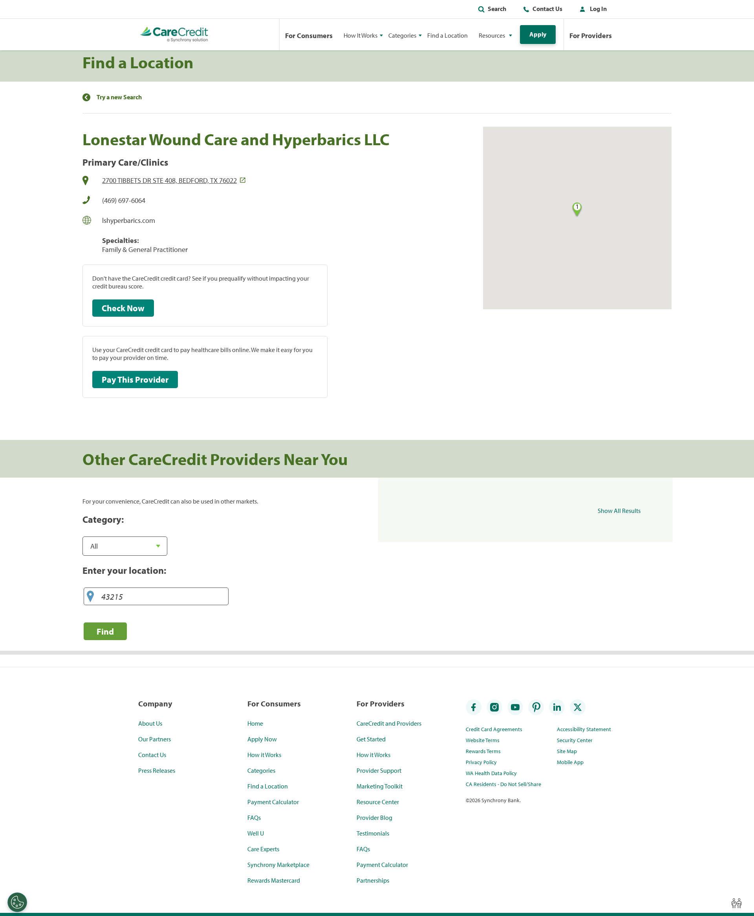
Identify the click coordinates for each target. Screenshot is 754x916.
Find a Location (447, 35)
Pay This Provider (135, 379)
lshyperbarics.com (128, 220)
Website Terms (483, 740)
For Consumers (309, 35)
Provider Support (379, 770)
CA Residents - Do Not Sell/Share (503, 784)
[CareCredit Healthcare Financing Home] (174, 34)
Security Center (575, 740)
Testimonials (373, 833)
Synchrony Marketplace (278, 865)
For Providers (590, 35)
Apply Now (262, 739)
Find (105, 631)
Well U (255, 833)
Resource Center (378, 802)
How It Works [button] (360, 35)
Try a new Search (119, 97)
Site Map (567, 751)
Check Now (123, 308)
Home (255, 723)
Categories (261, 770)
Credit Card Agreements (494, 729)
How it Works (264, 755)
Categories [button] (402, 35)
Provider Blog (374, 817)
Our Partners (154, 739)
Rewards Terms (483, 751)
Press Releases (156, 770)
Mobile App (570, 762)
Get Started (371, 739)
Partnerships (373, 880)
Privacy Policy (481, 762)
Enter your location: (124, 570)
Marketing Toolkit (380, 786)
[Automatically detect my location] (90, 596)
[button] (591, 10)
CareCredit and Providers (389, 723)
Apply (537, 34)
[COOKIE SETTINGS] (17, 902)
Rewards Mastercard (273, 880)
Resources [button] (492, 35)
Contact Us (547, 9)
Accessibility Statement (584, 729)
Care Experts (263, 849)
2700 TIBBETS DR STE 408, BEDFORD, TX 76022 (169, 180)
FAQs (254, 817)
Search (497, 9)
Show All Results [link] (619, 511)
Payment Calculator (273, 802)
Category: (103, 519)
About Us (150, 723)
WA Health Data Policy (491, 773)
